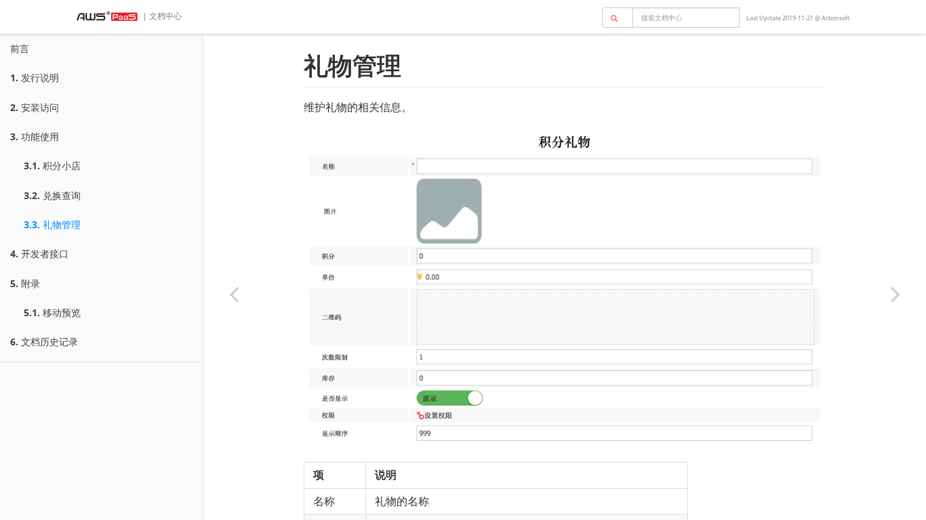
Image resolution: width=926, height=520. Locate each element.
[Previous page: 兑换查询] (233, 294)
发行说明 (34, 77)
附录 (25, 283)
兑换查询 (52, 195)
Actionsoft (835, 18)
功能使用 (34, 136)
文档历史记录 (44, 341)
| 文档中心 (161, 16)
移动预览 (52, 312)
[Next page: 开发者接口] (895, 294)
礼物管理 (52, 224)
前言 (19, 48)
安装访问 (34, 107)
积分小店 (52, 165)
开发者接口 (39, 253)
